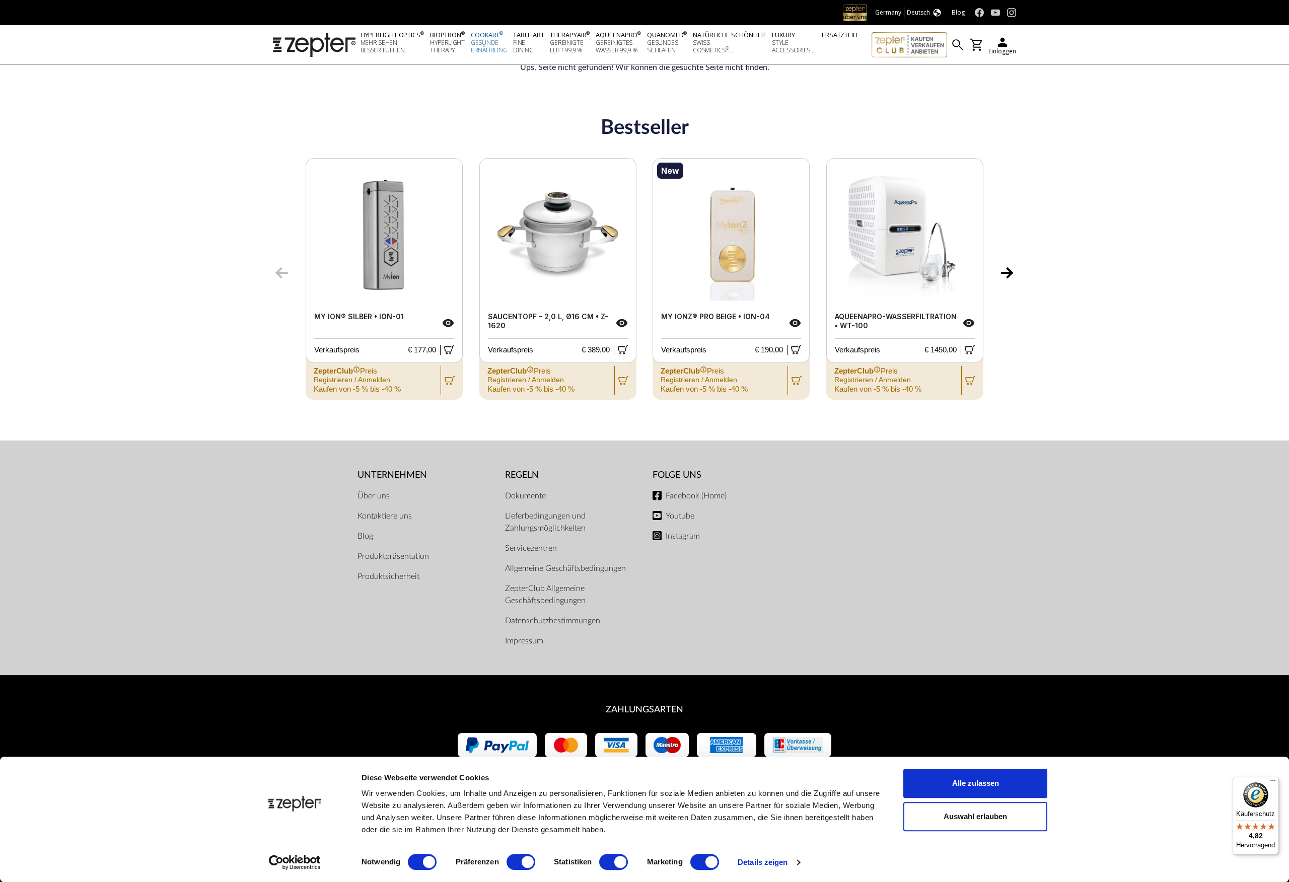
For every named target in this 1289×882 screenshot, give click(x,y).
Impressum (524, 641)
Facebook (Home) (696, 496)
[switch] (521, 862)
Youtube (680, 516)
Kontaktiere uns (384, 516)
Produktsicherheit (388, 576)
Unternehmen (392, 475)
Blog (365, 536)
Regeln (522, 475)
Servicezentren (531, 548)
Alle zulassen (975, 783)
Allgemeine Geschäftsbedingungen (565, 568)
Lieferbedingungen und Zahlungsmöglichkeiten (545, 522)
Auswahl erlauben (975, 816)
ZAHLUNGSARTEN (644, 709)
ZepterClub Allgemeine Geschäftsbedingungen (545, 594)
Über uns (373, 496)
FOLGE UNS (677, 475)
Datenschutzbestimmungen (552, 621)
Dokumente (525, 496)
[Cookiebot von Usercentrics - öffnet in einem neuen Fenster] (295, 862)
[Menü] (1273, 783)
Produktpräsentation (393, 556)
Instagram (683, 536)
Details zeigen (762, 862)
